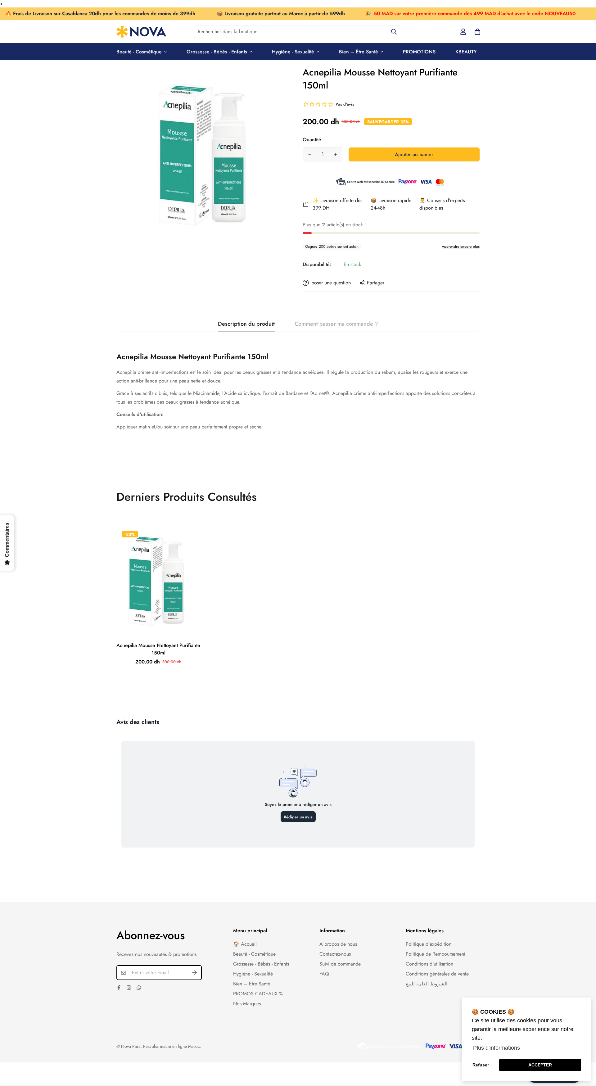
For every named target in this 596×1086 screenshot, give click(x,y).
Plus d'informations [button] (496, 1048)
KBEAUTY (466, 51)
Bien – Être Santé (358, 51)
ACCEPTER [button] (540, 1064)
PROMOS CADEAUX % (258, 993)
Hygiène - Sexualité (293, 51)
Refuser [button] (480, 1064)
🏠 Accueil (245, 944)
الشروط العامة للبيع (426, 983)
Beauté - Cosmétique (139, 51)
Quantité (312, 139)
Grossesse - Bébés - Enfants (217, 51)
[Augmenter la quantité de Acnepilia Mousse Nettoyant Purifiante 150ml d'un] (335, 154)
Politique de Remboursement (435, 953)
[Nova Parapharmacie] (141, 32)
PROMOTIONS (419, 51)
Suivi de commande (340, 963)
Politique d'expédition (428, 944)
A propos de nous (338, 944)
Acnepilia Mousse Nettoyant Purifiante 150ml (158, 649)
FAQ (324, 973)
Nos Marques (247, 1003)
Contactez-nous (335, 953)
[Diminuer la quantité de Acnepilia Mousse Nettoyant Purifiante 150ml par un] (309, 154)
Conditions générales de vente (437, 973)
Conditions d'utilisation (429, 963)
